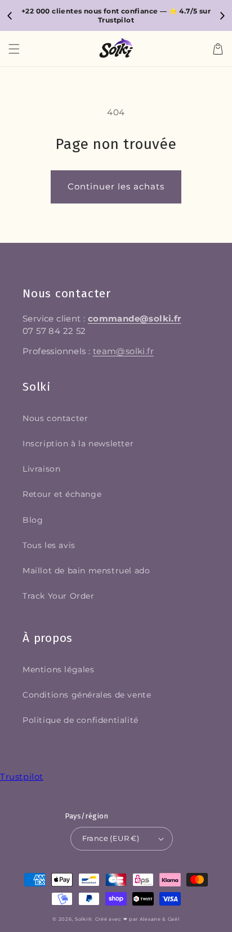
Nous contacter (55, 418)
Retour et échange (62, 494)
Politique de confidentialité (81, 720)
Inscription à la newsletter (78, 443)
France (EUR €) (111, 838)
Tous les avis (49, 545)
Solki (81, 919)
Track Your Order (59, 596)
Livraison (41, 469)
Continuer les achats (116, 186)
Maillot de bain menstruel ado (86, 570)
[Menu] (14, 49)
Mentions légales (59, 669)
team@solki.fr (123, 351)
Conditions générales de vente (87, 695)
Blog (33, 520)
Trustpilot (21, 776)
